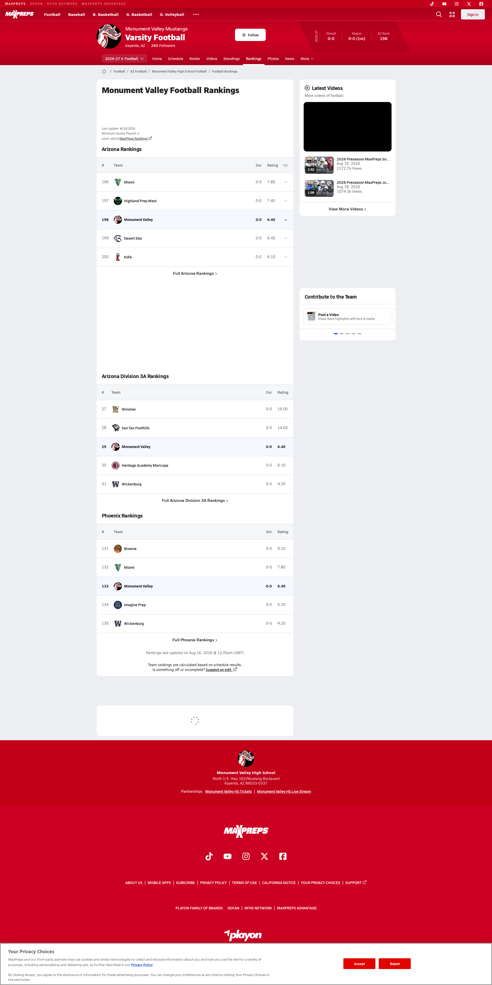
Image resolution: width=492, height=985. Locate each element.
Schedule (175, 58)
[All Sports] (196, 14)
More (305, 58)
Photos (273, 58)
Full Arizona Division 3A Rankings (193, 500)
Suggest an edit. (219, 669)
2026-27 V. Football (121, 58)
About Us (133, 882)
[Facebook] (481, 4)
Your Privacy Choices (320, 882)
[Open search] (439, 14)
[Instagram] (456, 4)
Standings (231, 58)
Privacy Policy (213, 882)
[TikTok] (432, 4)
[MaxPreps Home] (19, 14)
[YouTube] (444, 4)
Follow (253, 34)
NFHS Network (62, 4)
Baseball (76, 14)
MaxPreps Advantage (104, 4)
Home (157, 58)
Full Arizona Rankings (193, 273)
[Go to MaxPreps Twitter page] (264, 857)
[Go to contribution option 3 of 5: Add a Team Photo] (348, 333)
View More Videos (346, 209)
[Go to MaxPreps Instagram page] (246, 857)
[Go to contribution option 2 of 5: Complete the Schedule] (342, 333)
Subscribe (185, 882)
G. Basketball (139, 14)
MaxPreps (15, 4)
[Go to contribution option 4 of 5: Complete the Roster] (353, 333)
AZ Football (138, 71)
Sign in (472, 14)
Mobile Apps (159, 882)
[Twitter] (469, 4)
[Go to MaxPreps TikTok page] (209, 857)
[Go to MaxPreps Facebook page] (283, 857)
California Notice (279, 882)
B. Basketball (106, 14)
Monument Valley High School (246, 772)
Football (52, 14)
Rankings (253, 58)
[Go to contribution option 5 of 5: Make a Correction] (359, 333)
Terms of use (244, 882)
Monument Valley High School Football (179, 71)
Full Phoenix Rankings (193, 640)
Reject (395, 963)
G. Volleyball (172, 14)
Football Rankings (225, 71)
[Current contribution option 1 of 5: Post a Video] (336, 333)
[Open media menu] (452, 14)
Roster (194, 58)
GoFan (36, 4)
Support (353, 882)
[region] (246, 964)
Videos (211, 58)
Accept (359, 963)
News (289, 58)
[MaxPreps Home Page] (104, 71)
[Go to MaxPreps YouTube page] (227, 857)
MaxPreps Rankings (133, 138)
